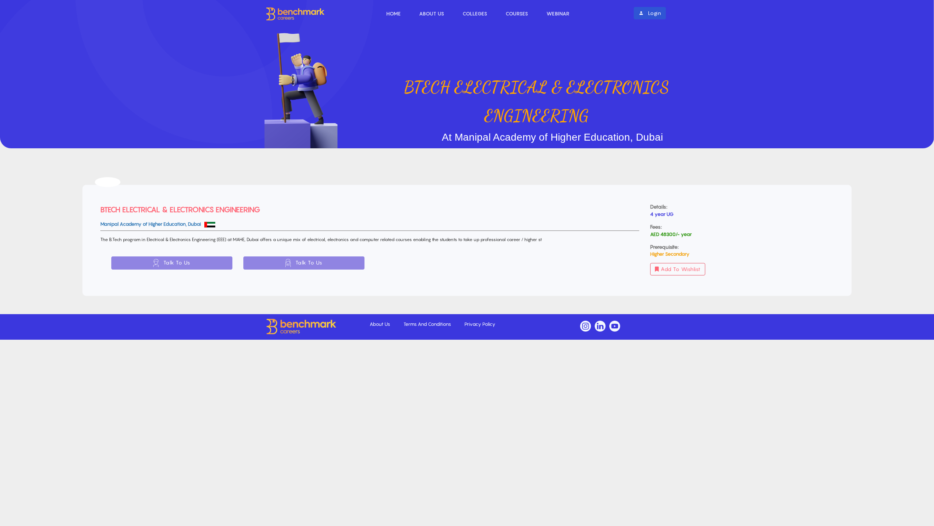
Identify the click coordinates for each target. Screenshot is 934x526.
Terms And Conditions (428, 324)
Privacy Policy (479, 324)
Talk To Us (176, 262)
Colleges (475, 13)
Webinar (558, 13)
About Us (431, 13)
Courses (517, 13)
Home (393, 13)
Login (653, 13)
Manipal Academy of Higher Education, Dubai (151, 224)
